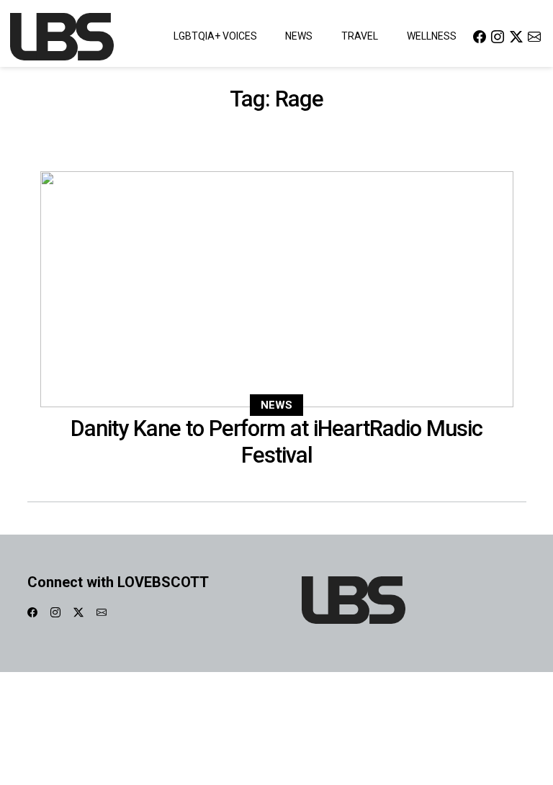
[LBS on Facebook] (479, 36)
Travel (359, 36)
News (299, 36)
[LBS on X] (516, 36)
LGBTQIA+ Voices (215, 36)
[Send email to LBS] (534, 36)
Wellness (432, 36)
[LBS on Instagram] (497, 36)
